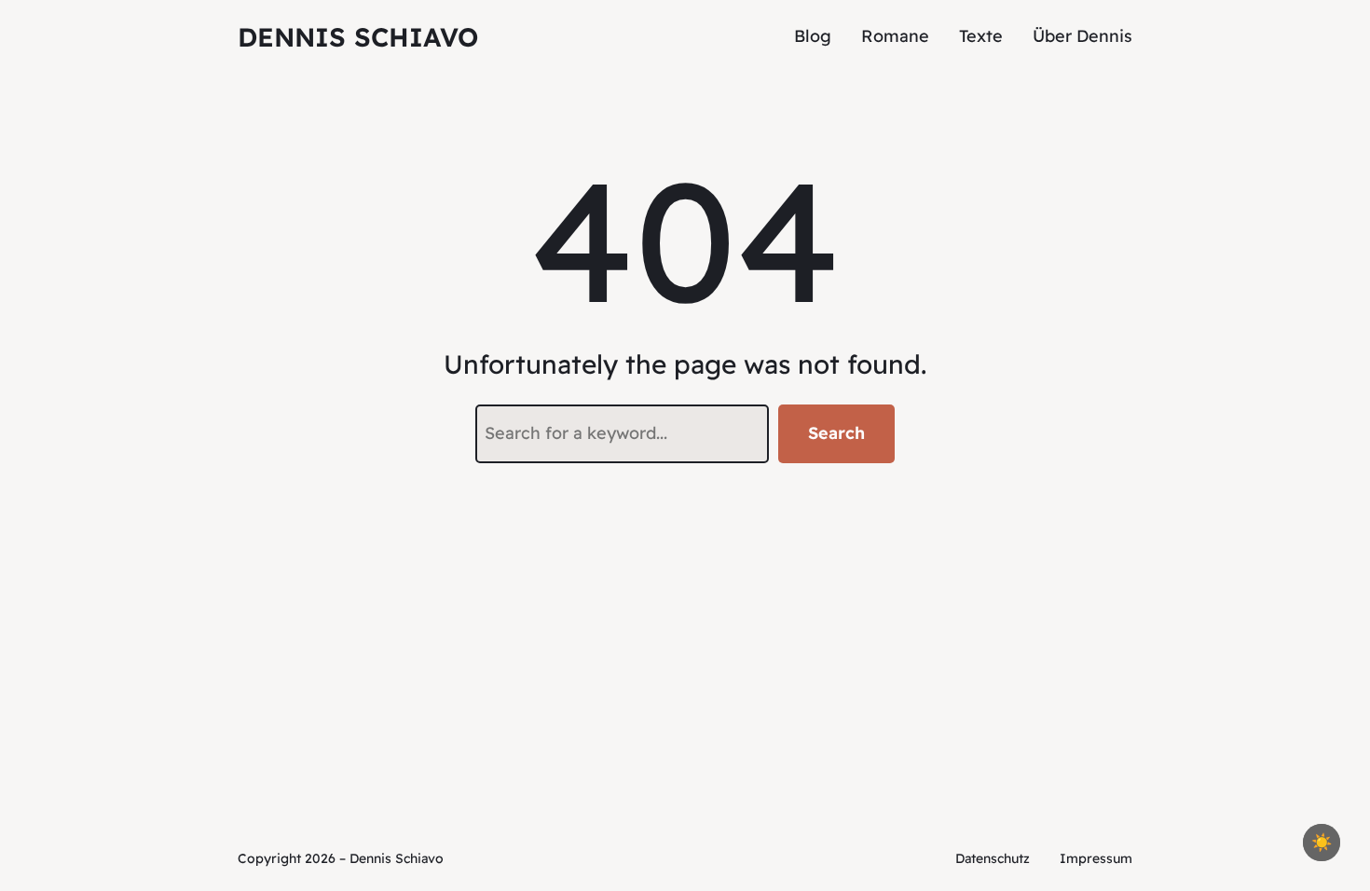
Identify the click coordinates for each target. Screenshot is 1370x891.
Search (836, 433)
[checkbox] (1321, 842)
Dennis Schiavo (358, 37)
